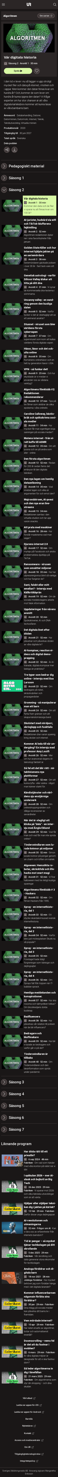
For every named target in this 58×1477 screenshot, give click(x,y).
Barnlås (29, 1419)
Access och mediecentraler (27, 1440)
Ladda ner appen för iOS (27, 1405)
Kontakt (27, 1433)
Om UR (27, 1447)
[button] (29, 178)
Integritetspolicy (27, 1461)
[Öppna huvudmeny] (3, 4)
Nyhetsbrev (27, 1426)
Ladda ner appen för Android (27, 1412)
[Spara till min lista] (37, 71)
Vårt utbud (27, 1398)
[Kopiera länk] (7, 150)
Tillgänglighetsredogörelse (27, 1454)
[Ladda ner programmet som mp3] (14, 150)
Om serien (44, 16)
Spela (17, 71)
